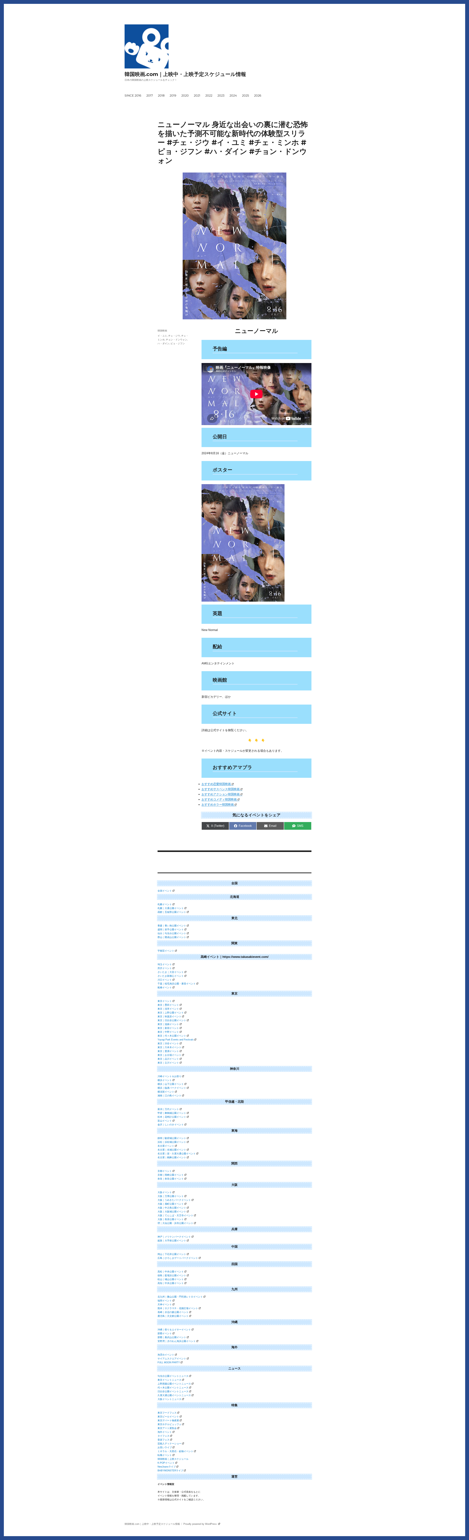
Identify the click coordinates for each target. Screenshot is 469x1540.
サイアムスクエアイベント (172, 1358)
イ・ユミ (162, 335)
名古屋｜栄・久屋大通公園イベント (177, 1153)
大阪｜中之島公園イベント (172, 1207)
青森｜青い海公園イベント (172, 925)
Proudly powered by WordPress (200, 1524)
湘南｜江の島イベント (169, 1095)
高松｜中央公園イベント (171, 1271)
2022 (208, 95)
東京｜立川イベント (168, 1062)
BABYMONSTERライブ (170, 1470)
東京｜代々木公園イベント (172, 1035)
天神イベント (165, 1304)
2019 (173, 95)
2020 (185, 95)
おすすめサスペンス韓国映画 (221, 789)
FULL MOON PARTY (169, 1362)
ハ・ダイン (163, 343)
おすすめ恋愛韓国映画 (216, 784)
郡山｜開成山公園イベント (172, 937)
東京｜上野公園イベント (171, 1012)
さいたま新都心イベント (171, 976)
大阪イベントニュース (169, 1399)
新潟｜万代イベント (168, 1109)
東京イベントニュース (169, 1379)
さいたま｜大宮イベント (171, 972)
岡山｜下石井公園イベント (172, 1254)
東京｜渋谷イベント (168, 1043)
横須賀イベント (166, 1091)
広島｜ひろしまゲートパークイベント (178, 1258)
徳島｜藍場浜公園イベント (172, 1275)
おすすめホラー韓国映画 (218, 804)
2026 (257, 95)
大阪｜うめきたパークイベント (174, 1200)
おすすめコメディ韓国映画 (219, 799)
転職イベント (165, 1455)
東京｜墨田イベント (168, 1005)
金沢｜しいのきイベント (171, 1124)
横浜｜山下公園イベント (171, 1084)
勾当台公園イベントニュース (173, 1376)
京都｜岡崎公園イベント (171, 1174)
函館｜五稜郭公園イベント (172, 912)
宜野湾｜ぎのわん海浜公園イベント (177, 1341)
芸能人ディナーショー (169, 1443)
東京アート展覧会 (167, 1428)
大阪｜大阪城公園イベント (172, 1211)
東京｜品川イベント (168, 1058)
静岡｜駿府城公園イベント (172, 1138)
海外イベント (165, 1432)
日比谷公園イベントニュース (173, 1391)
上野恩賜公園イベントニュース (174, 1383)
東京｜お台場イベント (169, 1055)
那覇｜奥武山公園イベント (172, 1337)
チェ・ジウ (174, 335)
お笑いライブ (165, 1447)
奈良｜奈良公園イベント (171, 1178)
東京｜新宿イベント (168, 1028)
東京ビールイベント (168, 1416)
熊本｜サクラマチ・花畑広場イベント (178, 1308)
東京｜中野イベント (168, 1032)
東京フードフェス (167, 1412)
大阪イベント (165, 1192)
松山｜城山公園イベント (171, 1279)
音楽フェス (163, 1439)
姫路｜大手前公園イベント (172, 1240)
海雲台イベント (166, 1354)
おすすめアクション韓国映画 (221, 794)
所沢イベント (165, 968)
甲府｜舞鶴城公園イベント (172, 1113)
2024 (233, 95)
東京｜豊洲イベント (168, 1051)
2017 (149, 95)
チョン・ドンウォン (176, 339)
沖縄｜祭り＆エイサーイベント (174, 1329)
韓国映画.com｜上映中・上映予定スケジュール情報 (185, 74)
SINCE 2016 (133, 95)
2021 (197, 95)
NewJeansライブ (167, 1466)
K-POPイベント (166, 1462)
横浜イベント (165, 1080)
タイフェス (163, 1435)
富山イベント (165, 1120)
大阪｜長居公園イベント (171, 1219)
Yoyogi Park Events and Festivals (176, 1039)
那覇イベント (165, 1333)
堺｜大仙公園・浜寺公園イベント (175, 1223)
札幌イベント (165, 904)
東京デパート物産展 (168, 1420)
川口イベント (165, 979)
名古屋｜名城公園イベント (172, 1149)
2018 (161, 95)
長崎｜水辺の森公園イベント (173, 1312)
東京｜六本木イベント (169, 1047)
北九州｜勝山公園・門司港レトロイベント (180, 1296)
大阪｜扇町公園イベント (171, 1203)
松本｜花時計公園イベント (172, 1116)
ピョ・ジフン (178, 343)
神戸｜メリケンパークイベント (174, 1236)
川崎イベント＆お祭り (169, 1076)
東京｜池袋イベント (168, 1024)
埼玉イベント (165, 964)
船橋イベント (165, 987)
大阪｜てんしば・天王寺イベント (175, 1215)
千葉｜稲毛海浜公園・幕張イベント (177, 983)
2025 (245, 95)
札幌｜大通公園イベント (171, 908)
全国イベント (165, 890)
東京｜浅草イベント (168, 1008)
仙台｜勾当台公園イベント (172, 933)
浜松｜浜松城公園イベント (172, 1142)
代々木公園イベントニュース (173, 1387)
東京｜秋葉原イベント (169, 1016)
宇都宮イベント (166, 950)
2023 (220, 95)
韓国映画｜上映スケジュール (173, 1459)
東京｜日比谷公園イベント (172, 1020)
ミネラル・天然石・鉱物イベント (175, 1451)
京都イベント (165, 1171)
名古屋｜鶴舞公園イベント (172, 1157)
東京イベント (165, 1001)
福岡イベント (165, 1300)
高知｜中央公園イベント (171, 1283)
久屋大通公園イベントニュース (174, 1395)
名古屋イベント (166, 1145)
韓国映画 (162, 330)
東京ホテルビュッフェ (169, 1424)
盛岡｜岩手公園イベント (171, 929)
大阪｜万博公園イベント (171, 1196)
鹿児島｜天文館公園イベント (173, 1316)
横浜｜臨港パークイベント (172, 1087)
